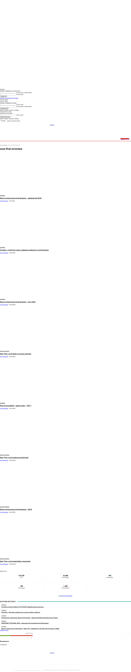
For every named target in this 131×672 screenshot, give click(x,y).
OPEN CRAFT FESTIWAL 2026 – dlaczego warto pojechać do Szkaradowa (25, 623)
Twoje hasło (19, 94)
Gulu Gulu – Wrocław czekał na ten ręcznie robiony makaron (20, 612)
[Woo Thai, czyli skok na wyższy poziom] (33, 329)
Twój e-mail (19, 104)
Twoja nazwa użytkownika (24, 92)
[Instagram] (128, 121)
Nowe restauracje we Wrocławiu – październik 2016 (21, 198)
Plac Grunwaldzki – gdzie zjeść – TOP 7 (15, 406)
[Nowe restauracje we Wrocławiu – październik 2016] (33, 173)
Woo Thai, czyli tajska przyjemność (14, 458)
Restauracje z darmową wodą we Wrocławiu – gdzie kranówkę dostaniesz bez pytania (29, 618)
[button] (118, 139)
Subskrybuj (65, 585)
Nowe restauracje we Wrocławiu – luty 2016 (17, 302)
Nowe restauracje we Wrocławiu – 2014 (16, 509)
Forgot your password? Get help (9, 98)
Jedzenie (3, 604)
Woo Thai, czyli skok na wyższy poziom (15, 354)
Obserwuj (65, 574)
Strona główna (3, 145)
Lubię (21, 574)
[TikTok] (130, 121)
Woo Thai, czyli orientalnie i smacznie (15, 561)
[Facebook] (126, 121)
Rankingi (2, 195)
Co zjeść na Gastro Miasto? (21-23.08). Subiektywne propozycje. (22, 607)
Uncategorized (4, 351)
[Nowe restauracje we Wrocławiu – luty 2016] (33, 277)
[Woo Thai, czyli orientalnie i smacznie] (33, 536)
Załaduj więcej (4, 630)
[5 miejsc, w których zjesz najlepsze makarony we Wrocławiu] (33, 225)
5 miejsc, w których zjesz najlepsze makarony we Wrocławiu (24, 250)
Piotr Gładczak (4, 201)
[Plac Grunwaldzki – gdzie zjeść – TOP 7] (33, 381)
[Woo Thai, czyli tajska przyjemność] (33, 432)
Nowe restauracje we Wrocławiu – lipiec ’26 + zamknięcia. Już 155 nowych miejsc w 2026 (30, 628)
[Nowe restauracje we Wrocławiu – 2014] (33, 484)
